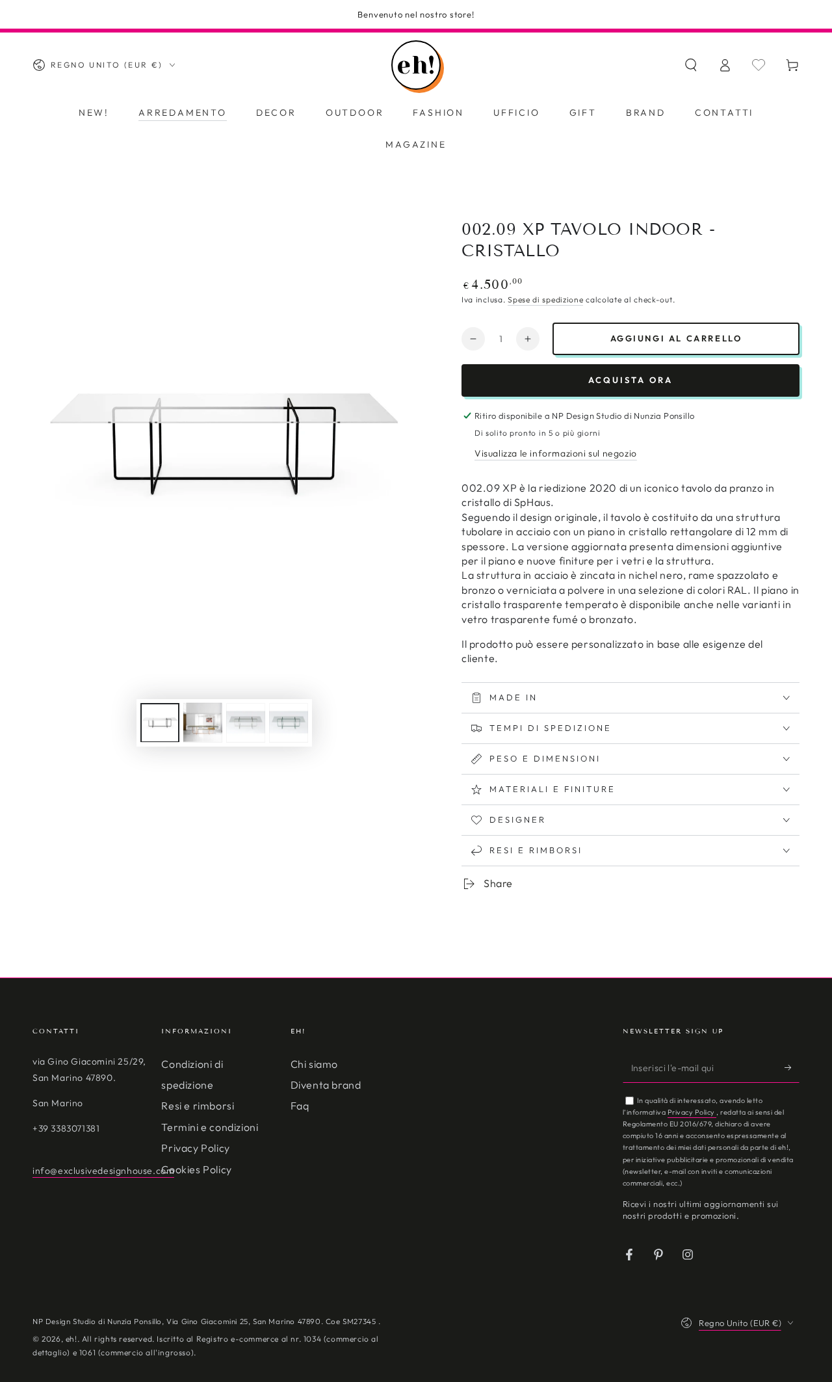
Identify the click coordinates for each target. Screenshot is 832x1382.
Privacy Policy (195, 1147)
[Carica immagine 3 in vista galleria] (245, 722)
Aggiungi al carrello (676, 338)
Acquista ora (630, 380)
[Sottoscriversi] (792, 1068)
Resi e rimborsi (197, 1105)
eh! (71, 1339)
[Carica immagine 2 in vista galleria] (202, 722)
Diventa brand (326, 1084)
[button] (691, 65)
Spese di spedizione (545, 299)
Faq (300, 1105)
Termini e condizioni (209, 1127)
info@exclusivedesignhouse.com (103, 1170)
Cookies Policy (196, 1169)
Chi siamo (314, 1063)
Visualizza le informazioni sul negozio (555, 453)
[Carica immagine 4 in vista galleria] (288, 722)
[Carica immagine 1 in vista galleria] (159, 722)
